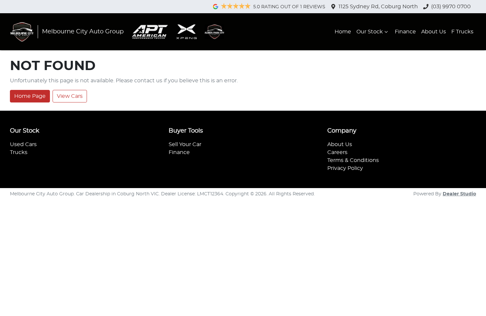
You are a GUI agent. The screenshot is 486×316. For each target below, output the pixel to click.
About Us (433, 31)
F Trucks (462, 31)
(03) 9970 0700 (451, 6)
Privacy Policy (345, 168)
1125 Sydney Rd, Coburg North (378, 6)
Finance (405, 31)
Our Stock (369, 31)
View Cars (70, 96)
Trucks (18, 152)
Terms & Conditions (353, 160)
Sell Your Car (185, 144)
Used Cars (23, 144)
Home (343, 31)
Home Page (30, 96)
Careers (337, 152)
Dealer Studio (459, 194)
